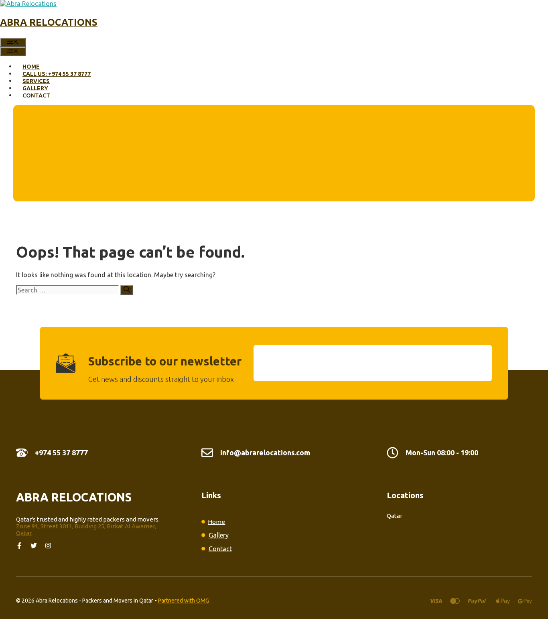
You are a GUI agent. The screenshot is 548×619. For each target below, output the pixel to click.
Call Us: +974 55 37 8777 (56, 74)
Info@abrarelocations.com (265, 453)
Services (36, 81)
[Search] (126, 290)
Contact (36, 95)
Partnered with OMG (183, 600)
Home (31, 66)
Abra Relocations (48, 22)
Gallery (35, 88)
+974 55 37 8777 (61, 453)
